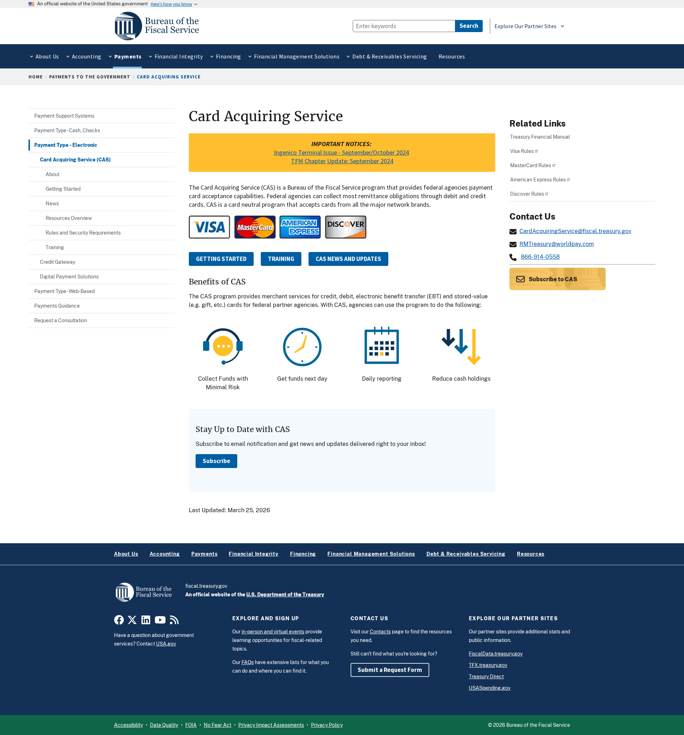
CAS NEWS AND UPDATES (348, 259)
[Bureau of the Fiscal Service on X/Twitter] (132, 622)
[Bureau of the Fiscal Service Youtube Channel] (160, 622)
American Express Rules (538, 179)
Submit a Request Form (390, 670)
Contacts (380, 631)
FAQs (248, 662)
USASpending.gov (490, 688)
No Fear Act (217, 725)
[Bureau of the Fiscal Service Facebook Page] (119, 622)
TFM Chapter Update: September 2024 (342, 161)
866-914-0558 (540, 256)
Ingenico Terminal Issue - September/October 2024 (341, 152)
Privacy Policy (327, 725)
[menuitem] (46, 56)
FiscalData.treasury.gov (496, 654)
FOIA (191, 725)
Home (35, 77)
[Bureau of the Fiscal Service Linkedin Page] (145, 622)
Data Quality (164, 725)
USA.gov (166, 644)
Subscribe (216, 461)
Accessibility (128, 725)
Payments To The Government (89, 77)
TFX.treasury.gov (488, 665)
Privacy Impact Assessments (271, 725)
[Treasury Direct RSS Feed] (174, 622)
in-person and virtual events (273, 631)
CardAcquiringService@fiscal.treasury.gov (575, 231)
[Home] (160, 26)
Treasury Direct (486, 676)
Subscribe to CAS (552, 279)
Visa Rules (522, 151)
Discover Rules (527, 194)
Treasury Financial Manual (540, 137)
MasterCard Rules (530, 165)
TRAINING (281, 259)
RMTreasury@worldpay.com (556, 244)
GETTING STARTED (221, 259)
